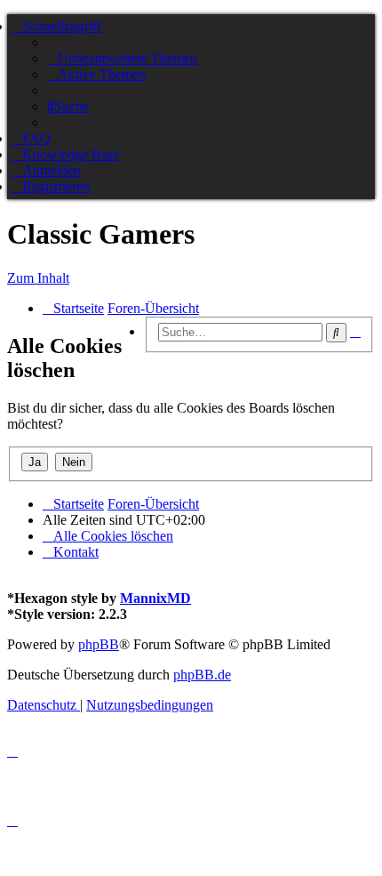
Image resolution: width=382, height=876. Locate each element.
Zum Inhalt (38, 277)
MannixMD (155, 598)
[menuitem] (122, 58)
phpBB (98, 644)
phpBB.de (202, 674)
